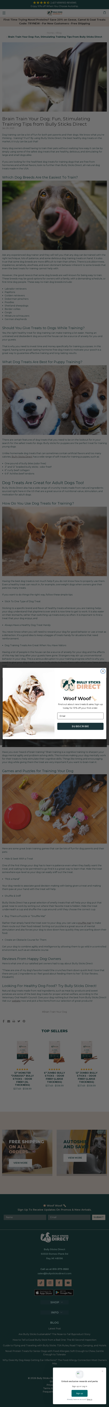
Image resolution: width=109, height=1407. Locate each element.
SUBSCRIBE (80, 726)
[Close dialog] (103, 671)
